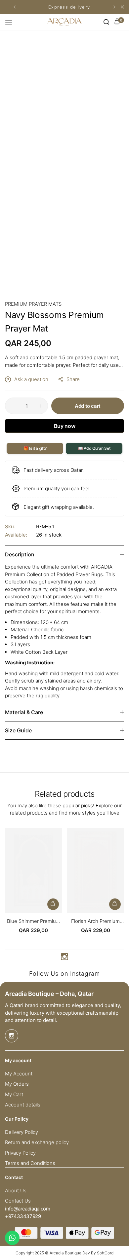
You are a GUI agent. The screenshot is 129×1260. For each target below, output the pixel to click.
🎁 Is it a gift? (35, 448)
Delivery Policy (21, 1132)
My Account (18, 1074)
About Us (15, 1191)
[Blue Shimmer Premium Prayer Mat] (33, 870)
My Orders (17, 1084)
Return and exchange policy (37, 1142)
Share (73, 379)
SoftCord (105, 1252)
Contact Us (18, 1201)
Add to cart (88, 406)
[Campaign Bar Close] (122, 7)
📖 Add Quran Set (94, 448)
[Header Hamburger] (12, 22)
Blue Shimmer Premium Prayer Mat (33, 921)
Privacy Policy (20, 1153)
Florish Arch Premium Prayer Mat (95, 921)
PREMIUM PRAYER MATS (33, 304)
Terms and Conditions (30, 1163)
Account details (22, 1105)
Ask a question (31, 379)
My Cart (14, 1095)
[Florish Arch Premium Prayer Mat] (95, 870)
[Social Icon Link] (64, 956)
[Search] (106, 22)
